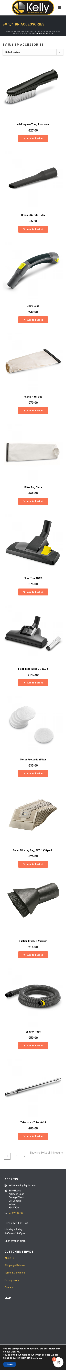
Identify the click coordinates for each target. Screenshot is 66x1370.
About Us (9, 1258)
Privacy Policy (12, 1280)
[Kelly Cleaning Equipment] (33, 7)
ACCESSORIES (38, 31)
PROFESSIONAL (21, 31)
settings (37, 1358)
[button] (33, 138)
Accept (10, 1364)
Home (9, 31)
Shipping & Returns (15, 1265)
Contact (9, 1287)
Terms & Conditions (15, 1272)
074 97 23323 (16, 1212)
